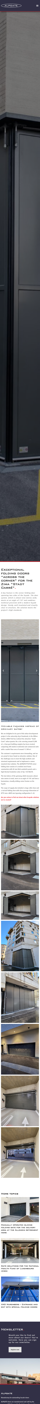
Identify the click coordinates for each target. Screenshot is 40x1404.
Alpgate (6, 1393)
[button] (37, 5)
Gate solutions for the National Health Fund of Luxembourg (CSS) (20, 1268)
